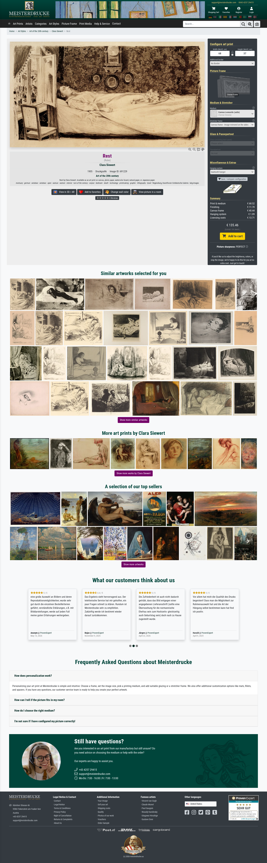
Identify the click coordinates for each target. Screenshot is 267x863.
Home (12, 31)
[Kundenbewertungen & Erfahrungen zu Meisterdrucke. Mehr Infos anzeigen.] (244, 807)
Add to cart (234, 236)
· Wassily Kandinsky (149, 812)
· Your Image (102, 801)
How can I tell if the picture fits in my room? (39, 700)
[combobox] (232, 63)
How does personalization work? (33, 675)
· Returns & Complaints (62, 819)
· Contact (57, 801)
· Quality (100, 812)
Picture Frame (69, 23)
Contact (116, 23)
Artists (28, 23)
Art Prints (18, 23)
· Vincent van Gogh (149, 801)
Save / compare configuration (233, 179)
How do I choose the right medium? (34, 710)
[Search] (243, 24)
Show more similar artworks (133, 419)
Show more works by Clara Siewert (134, 473)
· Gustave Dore (147, 819)
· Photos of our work (105, 815)
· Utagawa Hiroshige (149, 815)
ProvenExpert (45, 633)
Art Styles (54, 23)
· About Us (57, 823)
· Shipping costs (103, 808)
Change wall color (119, 191)
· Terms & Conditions (61, 808)
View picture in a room (149, 191)
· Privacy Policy (59, 812)
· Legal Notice (59, 804)
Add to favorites (92, 191)
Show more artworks (133, 564)
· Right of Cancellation (62, 815)
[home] (9, 24)
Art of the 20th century (38, 31)
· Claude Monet (147, 804)
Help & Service (102, 23)
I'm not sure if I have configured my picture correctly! (44, 721)
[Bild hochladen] (257, 24)
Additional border (216, 60)
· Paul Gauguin (147, 808)
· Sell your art (102, 804)
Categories (41, 23)
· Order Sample (103, 823)
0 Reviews (113, 198)
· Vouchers (101, 819)
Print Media (85, 23)
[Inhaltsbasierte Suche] (250, 24)
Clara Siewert (57, 31)
